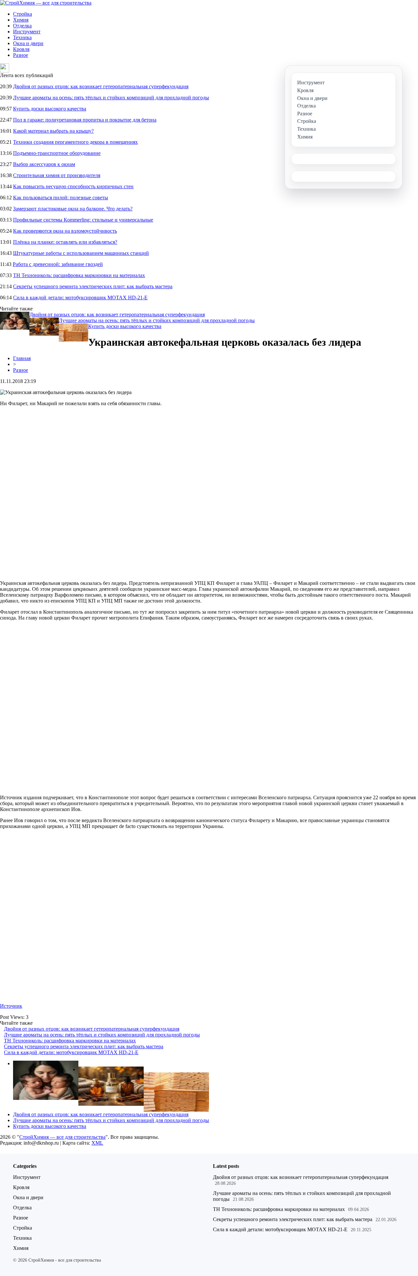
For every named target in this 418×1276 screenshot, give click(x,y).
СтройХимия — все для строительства (62, 1137)
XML (97, 1143)
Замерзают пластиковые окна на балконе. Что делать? (73, 208)
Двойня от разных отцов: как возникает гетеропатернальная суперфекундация (100, 86)
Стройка (22, 14)
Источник (11, 1006)
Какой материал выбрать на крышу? (53, 131)
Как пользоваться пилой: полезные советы (60, 197)
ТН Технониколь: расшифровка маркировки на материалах (79, 275)
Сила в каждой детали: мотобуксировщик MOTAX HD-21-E (80, 297)
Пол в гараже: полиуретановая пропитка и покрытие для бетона (84, 120)
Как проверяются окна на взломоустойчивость (65, 231)
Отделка (22, 25)
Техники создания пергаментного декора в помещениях (75, 142)
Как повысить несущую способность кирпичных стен (73, 186)
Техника (22, 37)
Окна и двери (28, 43)
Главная (22, 358)
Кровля (21, 49)
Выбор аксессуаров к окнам (44, 164)
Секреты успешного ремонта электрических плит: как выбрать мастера (92, 286)
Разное (20, 55)
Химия (20, 20)
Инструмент (26, 31)
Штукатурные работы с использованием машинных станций (81, 253)
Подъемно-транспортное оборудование (57, 153)
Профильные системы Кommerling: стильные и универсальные (83, 220)
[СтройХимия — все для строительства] (45, 3)
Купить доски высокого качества (49, 108)
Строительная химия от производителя (56, 175)
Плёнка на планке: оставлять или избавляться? (65, 242)
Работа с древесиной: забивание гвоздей (58, 264)
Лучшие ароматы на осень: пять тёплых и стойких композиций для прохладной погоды (111, 97)
